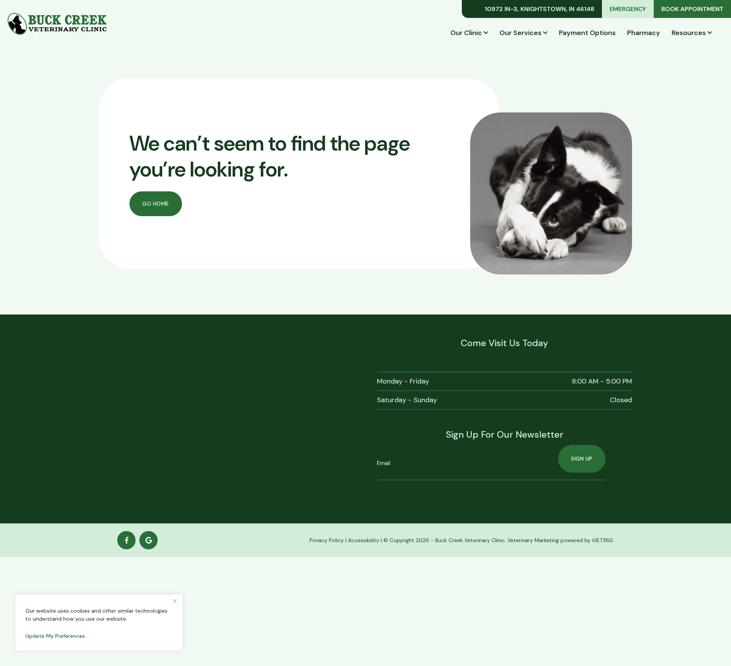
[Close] (174, 600)
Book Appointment (692, 9)
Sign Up (581, 458)
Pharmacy (643, 32)
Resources (689, 32)
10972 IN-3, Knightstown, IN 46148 (539, 9)
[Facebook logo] (126, 540)
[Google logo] (148, 540)
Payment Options (587, 32)
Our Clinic (466, 32)
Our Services (520, 32)
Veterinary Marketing (533, 540)
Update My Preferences (55, 635)
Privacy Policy (327, 540)
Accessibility (363, 540)
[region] (99, 622)
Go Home (155, 203)
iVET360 (602, 540)
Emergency (628, 9)
